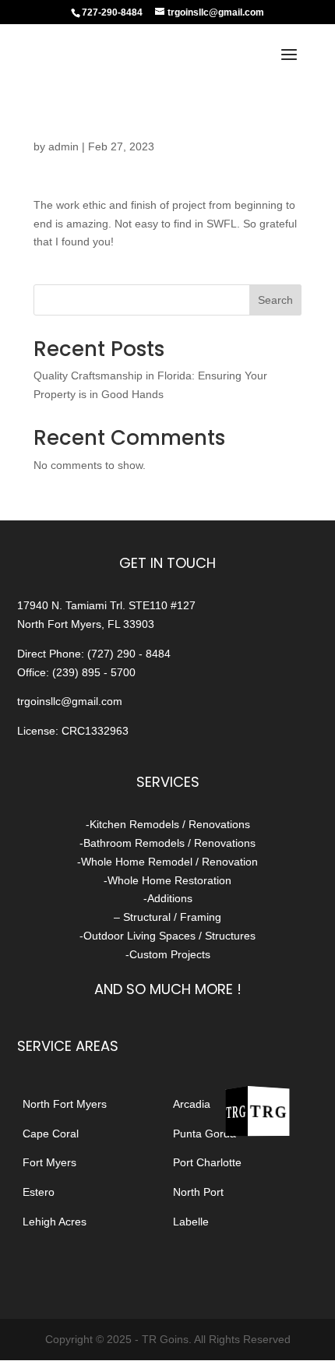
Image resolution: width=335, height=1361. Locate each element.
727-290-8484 (112, 12)
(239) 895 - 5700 (94, 672)
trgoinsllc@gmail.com (69, 701)
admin (63, 146)
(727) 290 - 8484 (129, 653)
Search (275, 300)
